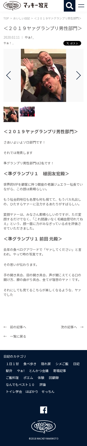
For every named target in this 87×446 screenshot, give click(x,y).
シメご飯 (61, 363)
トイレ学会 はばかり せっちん (30, 391)
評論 (42, 384)
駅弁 (9, 370)
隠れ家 (46, 363)
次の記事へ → (72, 327)
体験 (41, 377)
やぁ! (28, 37)
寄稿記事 (59, 370)
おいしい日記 (21, 18)
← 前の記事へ (14, 327)
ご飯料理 (12, 377)
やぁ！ (7, 43)
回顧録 (54, 377)
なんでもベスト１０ (20, 384)
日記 (76, 363)
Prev (10, 75)
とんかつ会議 (38, 370)
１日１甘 (12, 363)
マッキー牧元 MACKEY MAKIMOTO (25, 6)
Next (76, 75)
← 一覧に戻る (14, 336)
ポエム (28, 377)
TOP (6, 18)
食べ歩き (29, 363)
